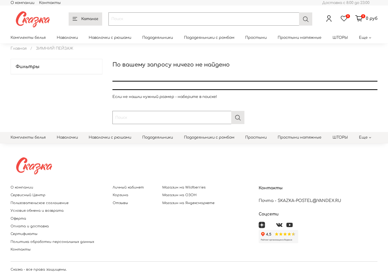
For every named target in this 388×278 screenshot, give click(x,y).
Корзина (120, 195)
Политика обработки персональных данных (52, 242)
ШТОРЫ (340, 38)
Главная (19, 48)
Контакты (50, 3)
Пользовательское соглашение (40, 203)
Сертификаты (24, 234)
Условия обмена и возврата (37, 211)
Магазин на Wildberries (184, 187)
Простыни (256, 38)
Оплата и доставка (30, 226)
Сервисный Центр (28, 195)
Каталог (89, 19)
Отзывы (120, 203)
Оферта (18, 218)
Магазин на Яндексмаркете (188, 203)
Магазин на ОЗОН (179, 195)
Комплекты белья (28, 38)
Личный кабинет (128, 187)
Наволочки (67, 38)
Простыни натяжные (299, 38)
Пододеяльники (157, 38)
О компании (22, 3)
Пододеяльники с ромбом (209, 38)
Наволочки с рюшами (110, 38)
